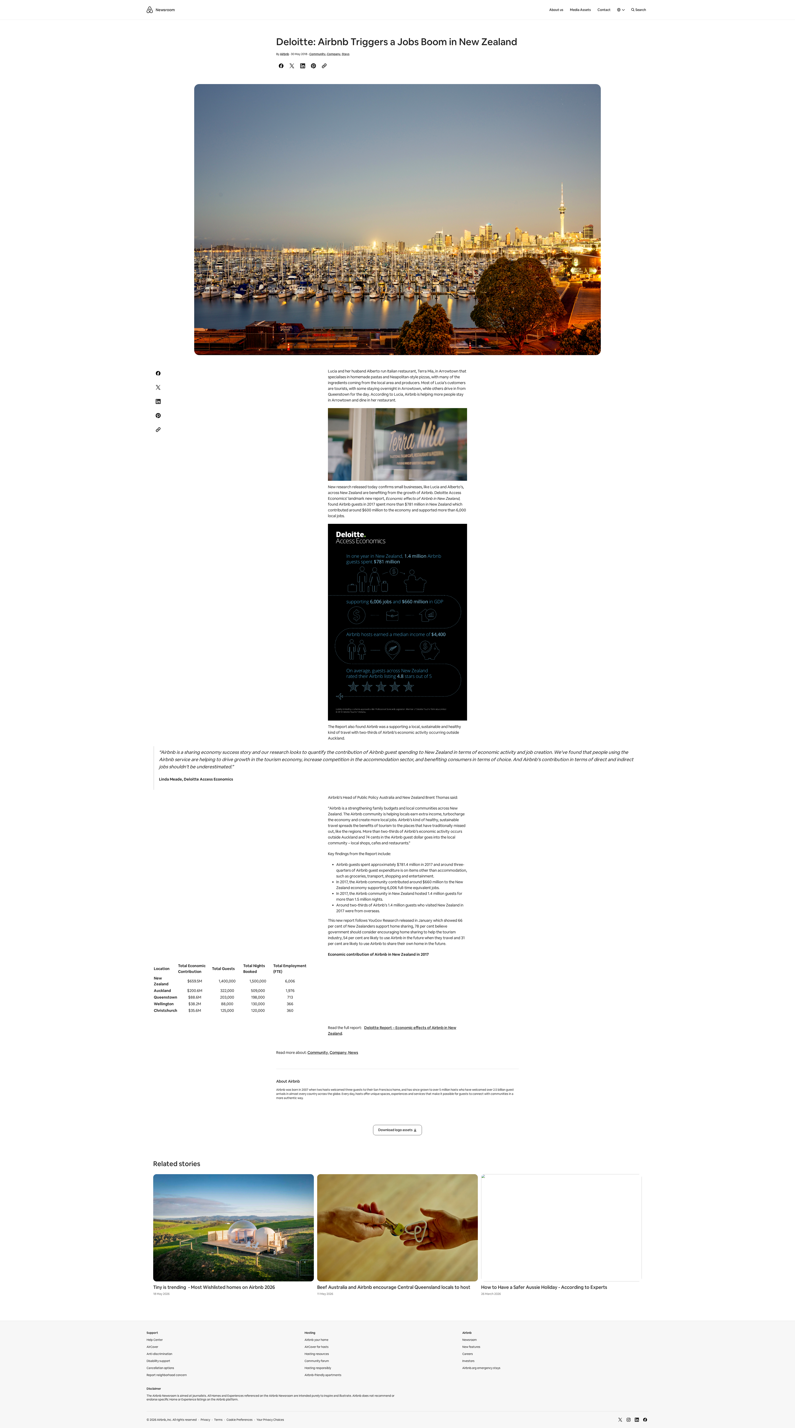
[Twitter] (620, 1419)
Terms (218, 1420)
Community (317, 54)
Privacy (205, 1420)
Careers (467, 1354)
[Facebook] (645, 1419)
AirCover (152, 1347)
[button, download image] (592, 93)
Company (333, 54)
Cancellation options (160, 1368)
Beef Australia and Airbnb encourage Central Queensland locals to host (393, 1287)
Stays (345, 54)
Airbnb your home (316, 1340)
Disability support (158, 1361)
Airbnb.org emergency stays (481, 1368)
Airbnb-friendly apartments (323, 1375)
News (353, 1052)
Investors (468, 1361)
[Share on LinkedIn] (303, 66)
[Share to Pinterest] (313, 66)
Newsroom (165, 9)
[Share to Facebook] (281, 66)
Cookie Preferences (239, 1420)
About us (556, 10)
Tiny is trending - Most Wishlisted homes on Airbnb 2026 (214, 1287)
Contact (604, 10)
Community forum (317, 1361)
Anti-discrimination (159, 1354)
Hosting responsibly (318, 1368)
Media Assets (580, 10)
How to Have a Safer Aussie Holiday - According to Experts (544, 1287)
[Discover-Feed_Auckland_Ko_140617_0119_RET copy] (397, 219)
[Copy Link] (324, 66)
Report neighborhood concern (167, 1375)
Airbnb (284, 54)
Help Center (155, 1340)
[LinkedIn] (637, 1419)
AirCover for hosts (317, 1347)
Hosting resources (317, 1354)
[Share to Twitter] (292, 66)
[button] (621, 10)
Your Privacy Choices (270, 1420)
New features (471, 1347)
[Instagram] (628, 1419)
